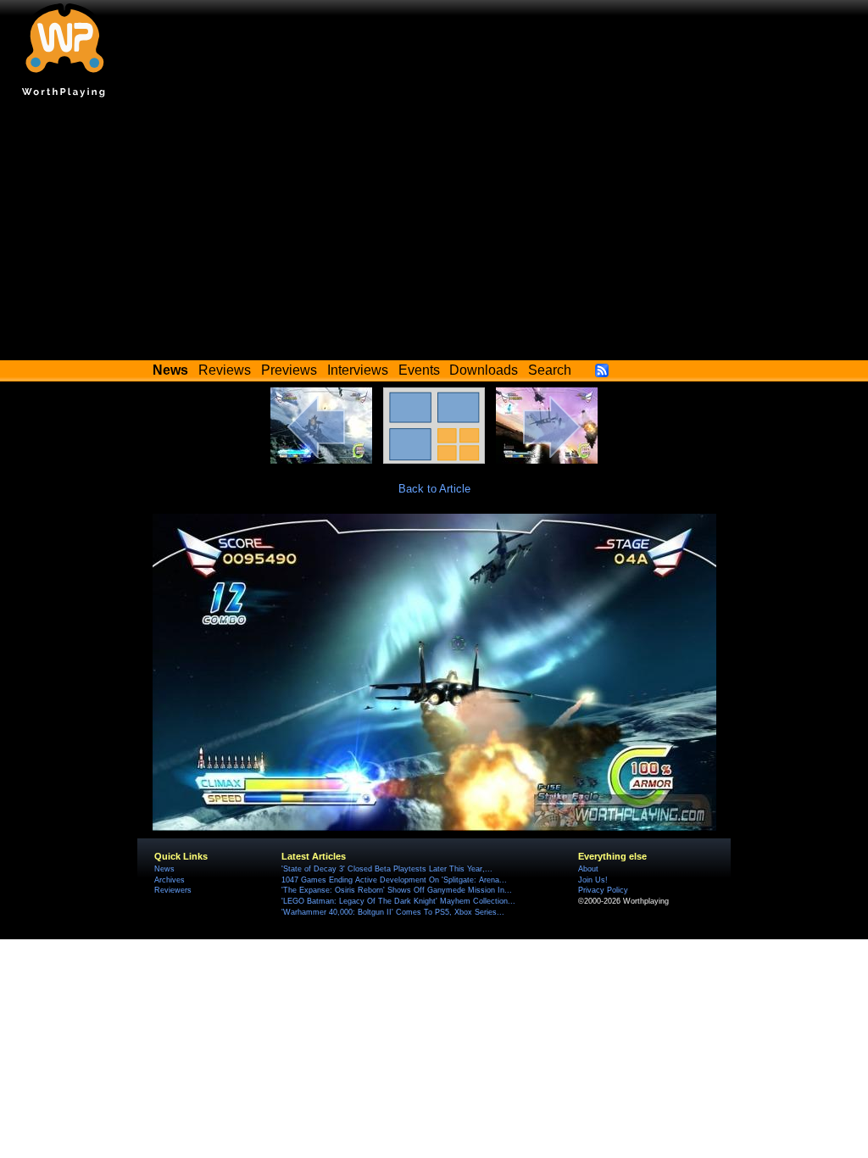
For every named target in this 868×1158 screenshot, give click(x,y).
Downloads (483, 370)
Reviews (224, 370)
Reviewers (173, 890)
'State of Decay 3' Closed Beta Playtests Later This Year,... (386, 869)
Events (419, 370)
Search (549, 370)
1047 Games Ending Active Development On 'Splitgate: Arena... (394, 880)
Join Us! (593, 880)
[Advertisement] (434, 233)
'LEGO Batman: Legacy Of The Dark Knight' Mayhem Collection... (398, 901)
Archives (169, 880)
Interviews (357, 370)
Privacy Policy (603, 890)
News (164, 869)
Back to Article (434, 488)
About (588, 869)
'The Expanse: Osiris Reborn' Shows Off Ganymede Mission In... (396, 890)
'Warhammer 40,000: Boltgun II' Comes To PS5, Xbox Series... (392, 912)
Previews (289, 370)
